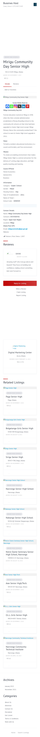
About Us (8, 702)
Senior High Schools (12, 57)
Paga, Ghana (12, 400)
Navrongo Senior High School (20, 488)
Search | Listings (23, 732)
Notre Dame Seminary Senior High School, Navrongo (20, 553)
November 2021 (10, 689)
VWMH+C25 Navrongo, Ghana (18, 558)
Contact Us (9, 709)
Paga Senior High (14, 396)
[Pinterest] (27, 106)
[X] (19, 106)
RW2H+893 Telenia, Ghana (17, 618)
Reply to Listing (20, 283)
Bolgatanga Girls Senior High (19, 428)
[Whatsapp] (11, 106)
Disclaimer (8, 712)
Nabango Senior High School (19, 517)
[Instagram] (15, 106)
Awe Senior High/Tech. (16, 583)
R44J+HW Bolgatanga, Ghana (18, 432)
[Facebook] (7, 106)
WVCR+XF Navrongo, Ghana (17, 587)
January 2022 (9, 686)
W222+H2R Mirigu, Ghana (14, 72)
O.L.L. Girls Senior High (16, 615)
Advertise (8, 705)
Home (13, 732)
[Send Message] (6, 371)
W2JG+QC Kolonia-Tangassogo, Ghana (21, 521)
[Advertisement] (20, 30)
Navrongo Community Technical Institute (16, 648)
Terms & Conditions (11, 719)
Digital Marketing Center (20, 352)
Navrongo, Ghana (14, 492)
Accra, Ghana (21, 356)
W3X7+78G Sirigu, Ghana (16, 461)
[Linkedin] (23, 106)
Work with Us (9, 722)
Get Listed (8, 715)
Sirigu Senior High (14, 457)
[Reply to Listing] (6, 412)
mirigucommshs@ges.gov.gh (17, 229)
